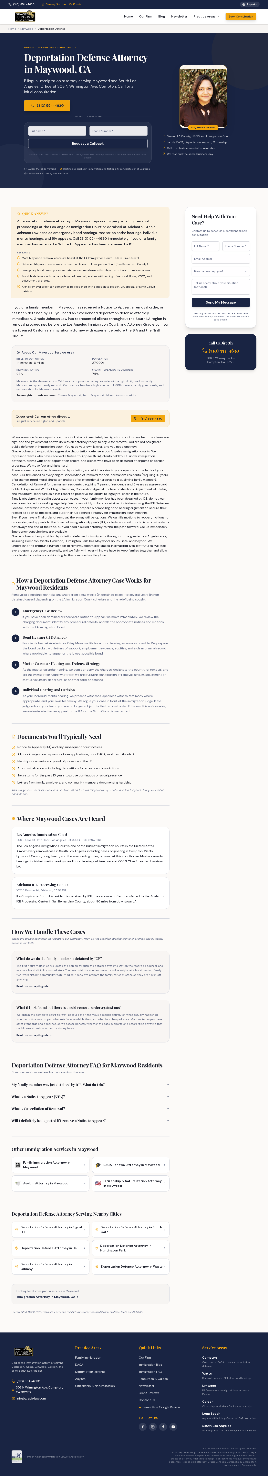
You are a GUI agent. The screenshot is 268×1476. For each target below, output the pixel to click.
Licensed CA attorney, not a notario (47, 173)
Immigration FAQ (150, 1372)
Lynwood (209, 1386)
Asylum (80, 1379)
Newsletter (179, 16)
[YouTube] (173, 1427)
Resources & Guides (153, 1379)
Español (252, 4)
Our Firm (145, 16)
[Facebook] (143, 1427)
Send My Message (221, 302)
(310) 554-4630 (24, 4)
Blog (161, 16)
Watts (207, 1373)
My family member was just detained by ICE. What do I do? (58, 1084)
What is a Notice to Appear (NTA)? (38, 1096)
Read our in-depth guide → (34, 986)
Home (128, 16)
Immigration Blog (150, 1365)
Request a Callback (88, 143)
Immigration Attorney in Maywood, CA (45, 1297)
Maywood (26, 28)
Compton (209, 1357)
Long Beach (211, 1414)
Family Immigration (88, 1357)
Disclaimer (234, 1465)
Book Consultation (241, 16)
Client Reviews (149, 1393)
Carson (207, 1402)
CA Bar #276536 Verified (41, 168)
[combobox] (221, 271)
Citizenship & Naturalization (95, 1386)
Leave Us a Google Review (161, 1407)
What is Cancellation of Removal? (38, 1108)
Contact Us (147, 1400)
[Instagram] (153, 1427)
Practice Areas (204, 16)
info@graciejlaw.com (31, 1398)
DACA (79, 1365)
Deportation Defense (90, 1372)
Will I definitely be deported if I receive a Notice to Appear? (59, 1120)
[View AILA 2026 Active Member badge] (17, 1456)
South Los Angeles (216, 1426)
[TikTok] (163, 1427)
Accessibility (249, 1465)
